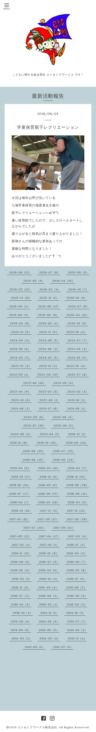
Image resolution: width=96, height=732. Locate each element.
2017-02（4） (22, 545)
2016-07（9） (49, 562)
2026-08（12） (20, 272)
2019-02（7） (78, 468)
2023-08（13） (49, 374)
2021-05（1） (77, 408)
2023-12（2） (21, 366)
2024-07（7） (78, 340)
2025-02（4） (49, 323)
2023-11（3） (49, 366)
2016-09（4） (76, 553)
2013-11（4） (77, 638)
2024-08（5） (49, 340)
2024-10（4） (76, 332)
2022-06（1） (49, 400)
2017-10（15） (19, 519)
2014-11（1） (49, 612)
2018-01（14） (21, 510)
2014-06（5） (20, 630)
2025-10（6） (77, 297)
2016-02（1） (21, 579)
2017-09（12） (48, 519)
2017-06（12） (64, 527)
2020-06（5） (64, 425)
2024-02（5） (49, 357)
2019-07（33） (64, 451)
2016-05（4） (20, 570)
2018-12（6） (49, 476)
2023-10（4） (76, 366)
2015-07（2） (21, 596)
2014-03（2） (21, 638)
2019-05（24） (64, 459)
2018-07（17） (19, 493)
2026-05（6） (34, 280)
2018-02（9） (78, 502)
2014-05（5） (49, 630)
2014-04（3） (77, 630)
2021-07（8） (49, 408)
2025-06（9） (19, 315)
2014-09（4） (21, 621)
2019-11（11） (19, 442)
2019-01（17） (21, 476)
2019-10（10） (47, 442)
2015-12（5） (76, 579)
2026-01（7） (78, 289)
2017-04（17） (49, 536)
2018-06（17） (48, 493)
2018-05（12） (78, 493)
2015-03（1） (49, 604)
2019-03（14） (49, 468)
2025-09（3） (19, 306)
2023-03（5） (49, 391)
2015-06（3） (49, 596)
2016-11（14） (21, 553)
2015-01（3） (23, 612)
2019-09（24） (77, 442)
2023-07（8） (78, 374)
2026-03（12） (20, 289)
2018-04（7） (20, 502)
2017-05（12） (20, 536)
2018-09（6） (48, 485)
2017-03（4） (78, 536)
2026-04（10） (63, 280)
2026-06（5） (78, 272)
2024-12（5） (21, 332)
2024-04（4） (78, 349)
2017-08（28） (78, 519)
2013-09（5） (35, 647)
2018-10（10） (20, 485)
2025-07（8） (78, 306)
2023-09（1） (19, 374)
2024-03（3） (20, 357)
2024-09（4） (20, 340)
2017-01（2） (49, 545)
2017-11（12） (77, 510)
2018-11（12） (77, 476)
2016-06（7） (77, 562)
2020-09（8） (34, 417)
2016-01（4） (49, 579)
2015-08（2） (76, 587)
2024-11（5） (49, 332)
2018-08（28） (77, 485)
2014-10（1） (75, 612)
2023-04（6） (20, 391)
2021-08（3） (21, 408)
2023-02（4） (78, 391)
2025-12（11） (21, 297)
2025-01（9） (78, 323)
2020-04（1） (50, 434)
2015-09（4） (48, 587)
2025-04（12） (78, 315)
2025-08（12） (49, 306)
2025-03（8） (20, 323)
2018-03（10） (49, 502)
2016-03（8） (77, 570)
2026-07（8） (49, 272)
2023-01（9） (21, 400)
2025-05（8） (48, 315)
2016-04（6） (49, 570)
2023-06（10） (34, 383)
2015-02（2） (77, 604)
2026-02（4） (50, 289)
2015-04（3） (21, 604)
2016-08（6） (21, 562)
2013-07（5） (63, 647)
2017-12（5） (49, 510)
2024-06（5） (20, 349)
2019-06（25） (34, 459)
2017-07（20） (34, 527)
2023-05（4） (64, 383)
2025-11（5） (49, 297)
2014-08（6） (49, 621)
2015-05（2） (77, 596)
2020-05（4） (21, 434)
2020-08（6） (63, 417)
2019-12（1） (77, 434)
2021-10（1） (77, 400)
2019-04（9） (20, 468)
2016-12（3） (76, 545)
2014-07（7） (77, 621)
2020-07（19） (34, 425)
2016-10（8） (49, 553)
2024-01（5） (78, 357)
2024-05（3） (49, 349)
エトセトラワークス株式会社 (37, 727)
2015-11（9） (20, 587)
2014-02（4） (50, 638)
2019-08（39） (34, 451)
